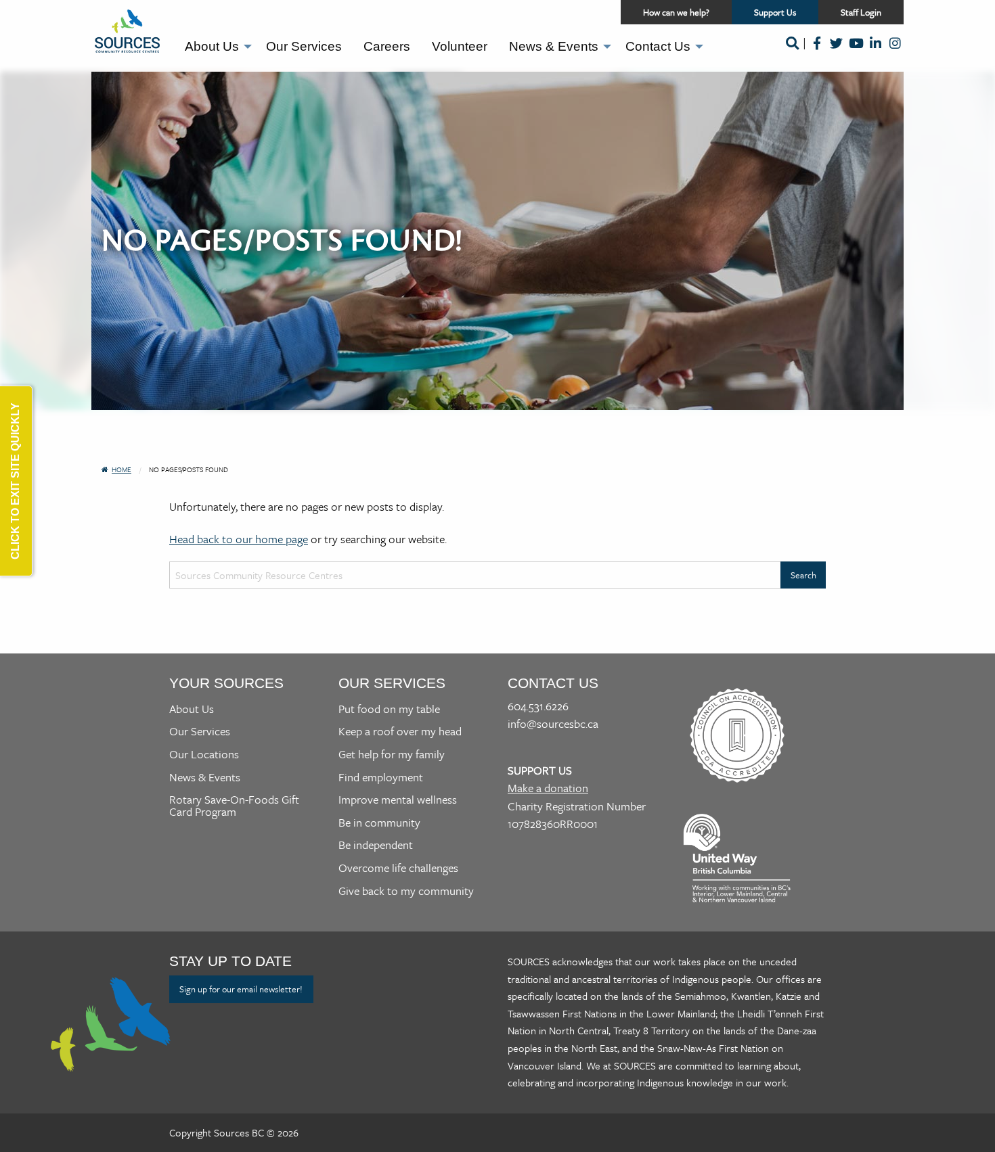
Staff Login (861, 12)
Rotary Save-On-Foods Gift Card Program (234, 805)
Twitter (836, 52)
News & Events (553, 46)
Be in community (379, 822)
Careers (386, 46)
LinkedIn (875, 52)
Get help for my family (391, 753)
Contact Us (657, 46)
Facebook (816, 52)
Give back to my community (406, 890)
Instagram (895, 52)
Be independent (375, 844)
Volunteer (459, 46)
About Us (212, 46)
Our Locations (204, 753)
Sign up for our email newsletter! (241, 989)
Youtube (855, 52)
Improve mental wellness (397, 799)
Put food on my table (389, 708)
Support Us (786, 14)
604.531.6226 (538, 705)
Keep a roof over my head (400, 730)
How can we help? (676, 12)
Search (792, 52)
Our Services (304, 46)
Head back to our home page (238, 538)
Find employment (380, 776)
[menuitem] (214, 46)
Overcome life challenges (398, 867)
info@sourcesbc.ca (553, 723)
